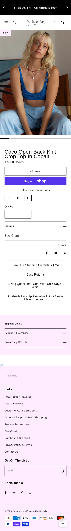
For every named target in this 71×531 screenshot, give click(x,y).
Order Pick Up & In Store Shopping (26, 417)
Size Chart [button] (12, 235)
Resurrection (19, 511)
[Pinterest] (22, 492)
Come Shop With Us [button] (16, 342)
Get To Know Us (14, 403)
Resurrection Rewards (18, 396)
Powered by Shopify (36, 511)
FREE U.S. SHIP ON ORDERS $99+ (35, 7)
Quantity (9, 206)
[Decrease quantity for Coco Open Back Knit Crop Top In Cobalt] (9, 214)
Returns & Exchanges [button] (17, 333)
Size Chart (11, 431)
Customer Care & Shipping (21, 410)
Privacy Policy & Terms (18, 444)
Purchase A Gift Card (17, 437)
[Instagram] (14, 492)
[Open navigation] (9, 22)
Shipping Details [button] (13, 323)
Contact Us (11, 451)
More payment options (36, 189)
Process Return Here (17, 424)
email (10, 470)
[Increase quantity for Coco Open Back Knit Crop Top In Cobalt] (27, 214)
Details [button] (9, 226)
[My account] (54, 22)
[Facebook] (6, 492)
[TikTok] (31, 492)
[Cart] (62, 22)
